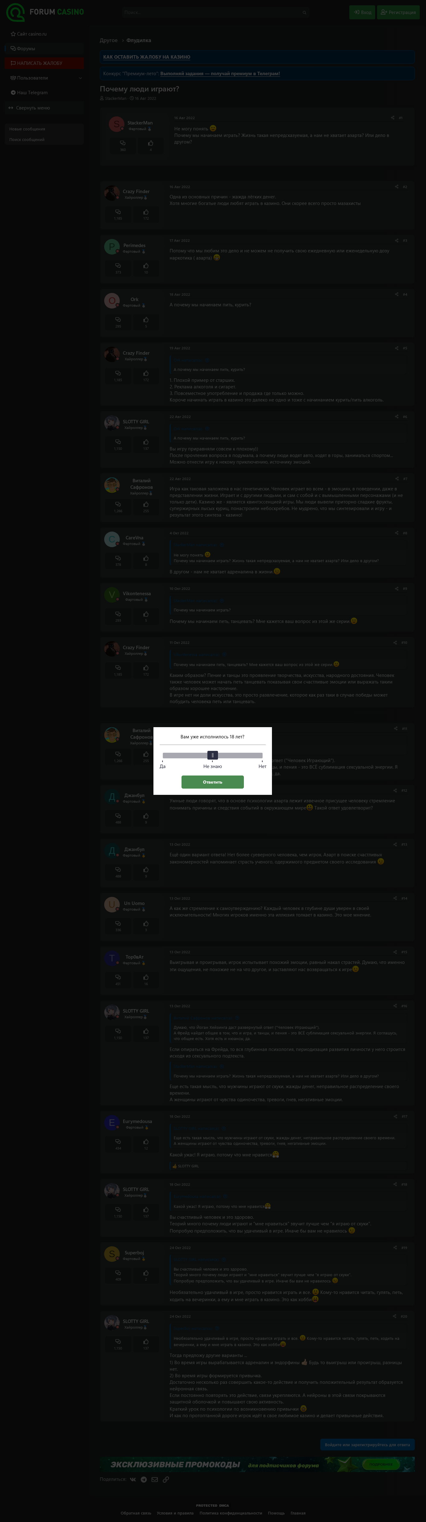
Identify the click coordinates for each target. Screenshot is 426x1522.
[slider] (212, 755)
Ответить (212, 782)
